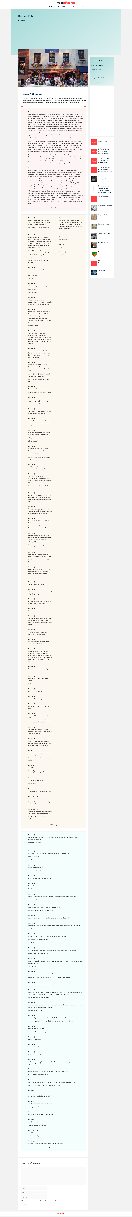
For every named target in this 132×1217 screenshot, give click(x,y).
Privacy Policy (72, 1213)
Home (50, 7)
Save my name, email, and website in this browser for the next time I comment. (46, 1201)
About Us (61, 7)
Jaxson (22, 21)
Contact (74, 7)
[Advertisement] (64, 34)
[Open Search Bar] (83, 7)
